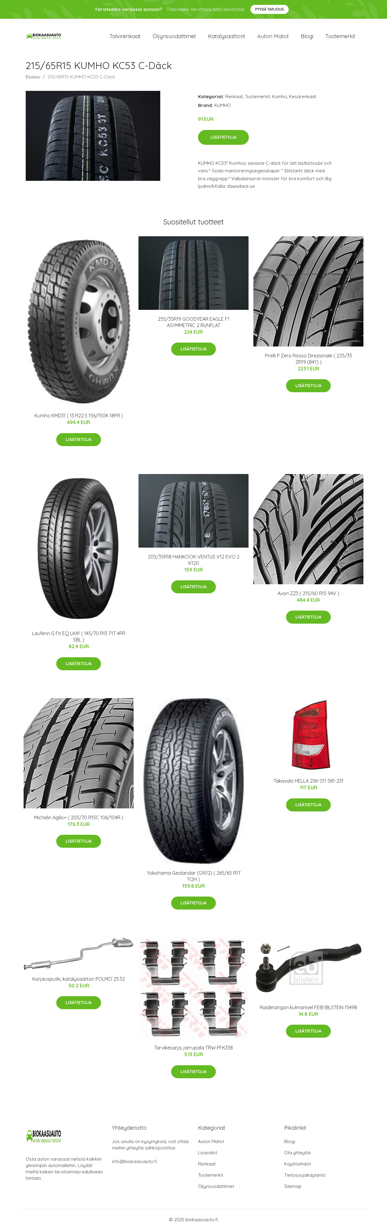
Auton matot (273, 36)
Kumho (279, 96)
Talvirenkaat (125, 36)
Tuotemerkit (340, 36)
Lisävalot (207, 1152)
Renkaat (234, 96)
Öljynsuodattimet (174, 36)
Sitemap (292, 1186)
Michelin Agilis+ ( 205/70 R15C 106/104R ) (78, 817)
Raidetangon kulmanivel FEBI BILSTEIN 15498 (308, 1007)
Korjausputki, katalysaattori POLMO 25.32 (78, 979)
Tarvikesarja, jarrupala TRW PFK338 (193, 1048)
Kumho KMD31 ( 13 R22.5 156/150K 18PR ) (78, 416)
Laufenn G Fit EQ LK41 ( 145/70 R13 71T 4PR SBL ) (78, 636)
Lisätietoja (223, 137)
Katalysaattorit (226, 36)
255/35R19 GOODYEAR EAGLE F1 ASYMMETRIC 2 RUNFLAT (193, 322)
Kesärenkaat (302, 96)
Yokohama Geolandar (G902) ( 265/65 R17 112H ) (193, 876)
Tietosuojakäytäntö (305, 1175)
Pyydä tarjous (269, 9)
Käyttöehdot (297, 1164)
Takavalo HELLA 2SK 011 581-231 (308, 781)
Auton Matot (211, 1141)
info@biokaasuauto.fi (134, 1161)
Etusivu (33, 77)
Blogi (307, 36)
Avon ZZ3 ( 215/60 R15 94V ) (308, 593)
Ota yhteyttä (297, 1152)
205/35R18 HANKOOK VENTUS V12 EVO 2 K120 (193, 560)
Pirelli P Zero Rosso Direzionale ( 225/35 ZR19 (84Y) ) (308, 359)
